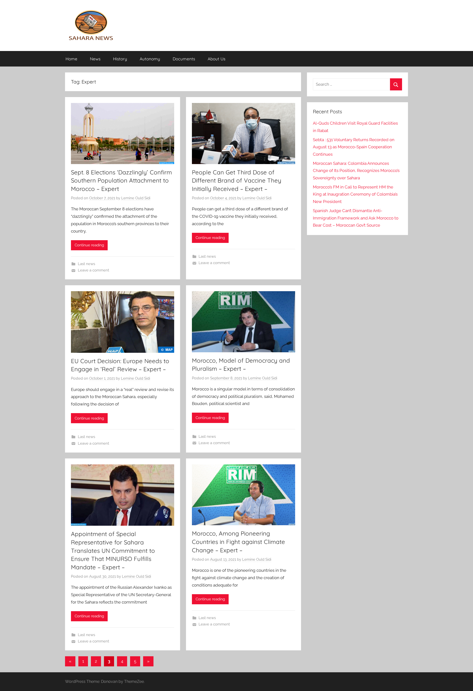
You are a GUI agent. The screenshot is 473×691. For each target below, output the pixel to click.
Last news (86, 264)
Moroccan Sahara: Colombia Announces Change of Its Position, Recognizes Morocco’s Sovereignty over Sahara (356, 171)
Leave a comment (93, 270)
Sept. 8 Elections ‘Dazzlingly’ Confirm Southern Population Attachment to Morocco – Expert (121, 180)
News (95, 58)
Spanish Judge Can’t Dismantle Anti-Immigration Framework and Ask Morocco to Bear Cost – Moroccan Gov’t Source (355, 218)
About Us (216, 58)
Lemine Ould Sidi (135, 198)
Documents (184, 58)
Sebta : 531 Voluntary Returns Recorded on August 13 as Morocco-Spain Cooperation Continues (353, 147)
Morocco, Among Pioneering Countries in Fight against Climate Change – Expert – (238, 542)
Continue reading (89, 245)
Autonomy (150, 58)
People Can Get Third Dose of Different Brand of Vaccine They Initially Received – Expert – (236, 180)
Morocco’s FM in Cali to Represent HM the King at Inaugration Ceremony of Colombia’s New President (355, 194)
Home (71, 58)
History (120, 58)
